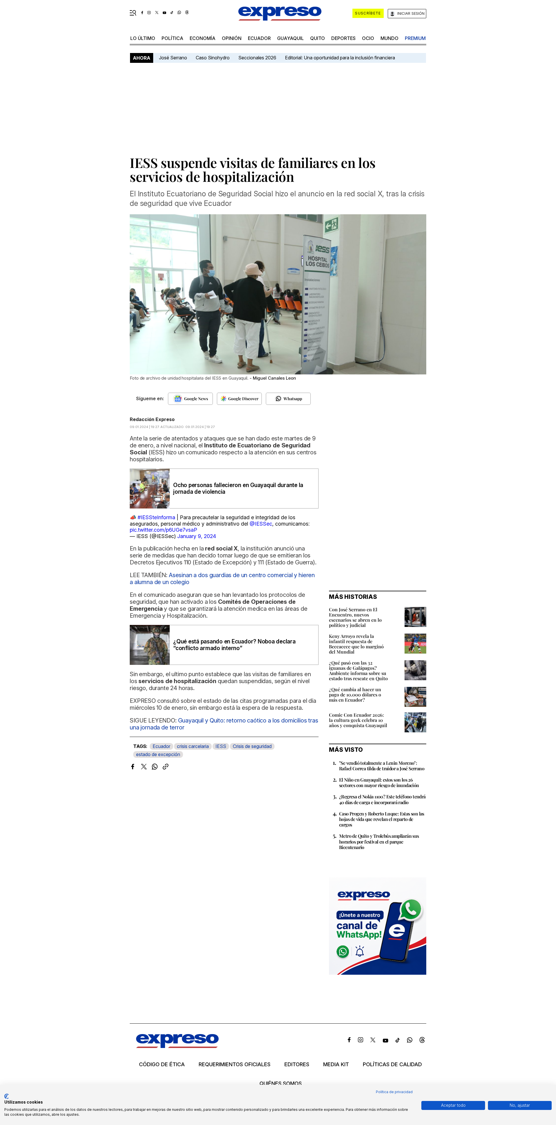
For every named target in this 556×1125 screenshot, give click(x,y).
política (172, 38)
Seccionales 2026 (257, 58)
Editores (296, 1064)
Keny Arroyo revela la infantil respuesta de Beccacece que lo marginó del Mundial (356, 644)
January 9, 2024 (196, 536)
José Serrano (173, 58)
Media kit (336, 1064)
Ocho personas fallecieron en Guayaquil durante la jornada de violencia (238, 488)
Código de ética (162, 1064)
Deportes (343, 38)
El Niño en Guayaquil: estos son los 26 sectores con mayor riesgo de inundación (379, 782)
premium (415, 38)
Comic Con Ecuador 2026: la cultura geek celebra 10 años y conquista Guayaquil (358, 720)
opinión (232, 38)
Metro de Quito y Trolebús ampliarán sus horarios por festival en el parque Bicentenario (379, 841)
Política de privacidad (394, 1092)
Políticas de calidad (392, 1064)
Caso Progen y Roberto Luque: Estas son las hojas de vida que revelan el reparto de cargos (381, 819)
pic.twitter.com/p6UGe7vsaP (163, 530)
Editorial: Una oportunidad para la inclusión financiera (340, 58)
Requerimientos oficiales (234, 1064)
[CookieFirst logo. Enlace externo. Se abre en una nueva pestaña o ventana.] (6, 1096)
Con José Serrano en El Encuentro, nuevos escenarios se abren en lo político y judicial (355, 617)
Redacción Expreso (152, 419)
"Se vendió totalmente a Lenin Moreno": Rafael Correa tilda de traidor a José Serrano (381, 765)
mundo (389, 38)
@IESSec (261, 524)
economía (202, 38)
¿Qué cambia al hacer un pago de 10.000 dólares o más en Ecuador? (355, 694)
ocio (368, 38)
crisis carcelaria (193, 746)
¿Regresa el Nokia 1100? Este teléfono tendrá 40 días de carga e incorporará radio (382, 799)
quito (317, 38)
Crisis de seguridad (252, 746)
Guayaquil (290, 38)
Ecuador (259, 38)
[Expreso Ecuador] (177, 1046)
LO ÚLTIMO (142, 38)
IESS (220, 746)
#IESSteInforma (156, 517)
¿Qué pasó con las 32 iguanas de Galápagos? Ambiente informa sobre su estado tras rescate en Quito (358, 670)
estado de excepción (158, 754)
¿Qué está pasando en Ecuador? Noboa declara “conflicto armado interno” (234, 645)
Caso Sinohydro (213, 58)
